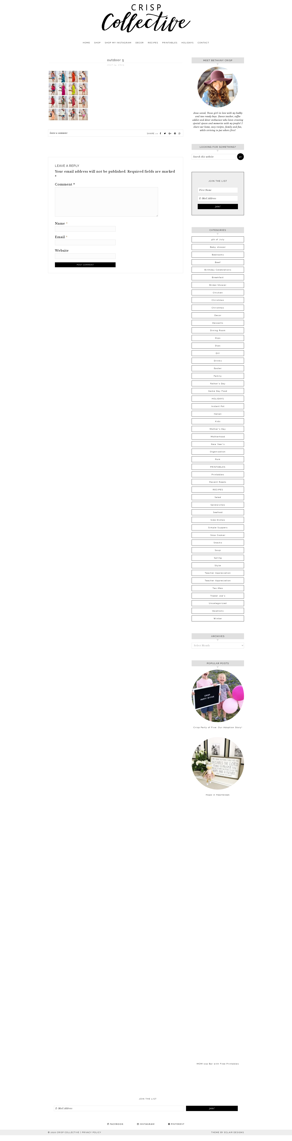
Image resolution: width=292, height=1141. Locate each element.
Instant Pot (218, 406)
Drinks (218, 361)
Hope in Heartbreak (218, 795)
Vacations (218, 611)
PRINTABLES (217, 467)
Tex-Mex (218, 588)
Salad (218, 497)
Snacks (218, 542)
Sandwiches (218, 505)
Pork (218, 459)
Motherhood (218, 436)
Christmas (218, 300)
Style (218, 565)
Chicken (218, 292)
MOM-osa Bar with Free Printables (218, 1064)
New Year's (218, 444)
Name (61, 223)
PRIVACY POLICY (91, 1132)
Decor (217, 315)
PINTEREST (177, 1124)
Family (218, 376)
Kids (218, 421)
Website (62, 251)
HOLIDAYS (218, 398)
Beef (218, 262)
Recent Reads (217, 482)
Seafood (218, 512)
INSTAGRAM (147, 1124)
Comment (65, 184)
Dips (218, 338)
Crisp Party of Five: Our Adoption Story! (217, 727)
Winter (218, 618)
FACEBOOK (116, 1124)
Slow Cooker (217, 535)
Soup (218, 550)
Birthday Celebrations (217, 270)
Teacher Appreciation (218, 573)
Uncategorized (218, 603)
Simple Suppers (218, 527)
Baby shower (218, 247)
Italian (218, 414)
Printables (218, 474)
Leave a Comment (58, 133)
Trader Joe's (217, 596)
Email (61, 237)
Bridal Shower (217, 285)
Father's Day (218, 383)
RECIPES (218, 489)
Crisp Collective (146, 18)
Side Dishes (218, 520)
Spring (218, 558)
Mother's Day (218, 429)
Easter (218, 368)
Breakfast (218, 277)
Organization (218, 452)
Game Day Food (217, 391)
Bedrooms (218, 255)
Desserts (217, 323)
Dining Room (218, 330)
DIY (218, 353)
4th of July (218, 239)
